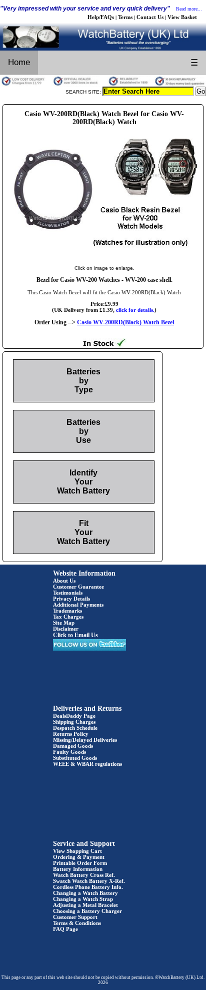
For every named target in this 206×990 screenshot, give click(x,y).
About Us (64, 581)
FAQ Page (65, 929)
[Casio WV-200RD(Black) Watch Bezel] (104, 258)
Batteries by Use (83, 431)
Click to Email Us (75, 635)
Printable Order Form (80, 863)
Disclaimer (65, 629)
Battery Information (77, 869)
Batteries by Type (83, 380)
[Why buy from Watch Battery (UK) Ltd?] (103, 85)
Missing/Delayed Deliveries (85, 740)
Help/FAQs (101, 17)
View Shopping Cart (77, 851)
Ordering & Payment (78, 857)
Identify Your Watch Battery (83, 481)
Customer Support (75, 917)
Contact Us (150, 17)
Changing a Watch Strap (83, 899)
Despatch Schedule (75, 728)
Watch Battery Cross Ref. (84, 875)
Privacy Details (71, 599)
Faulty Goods (69, 752)
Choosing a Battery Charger (87, 911)
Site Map (63, 623)
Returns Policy (70, 734)
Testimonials (67, 593)
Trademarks (67, 611)
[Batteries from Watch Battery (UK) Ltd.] (103, 49)
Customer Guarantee (78, 587)
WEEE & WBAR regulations (87, 764)
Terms (125, 17)
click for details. (135, 310)
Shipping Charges (74, 722)
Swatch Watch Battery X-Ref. (89, 881)
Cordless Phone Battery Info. (88, 887)
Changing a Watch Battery (85, 893)
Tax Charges (68, 617)
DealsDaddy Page (74, 716)
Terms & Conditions (77, 923)
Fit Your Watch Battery (83, 532)
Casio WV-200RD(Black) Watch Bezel (125, 322)
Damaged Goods (73, 746)
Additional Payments (78, 605)
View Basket (182, 17)
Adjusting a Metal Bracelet (85, 905)
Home (19, 62)
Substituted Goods (75, 758)
